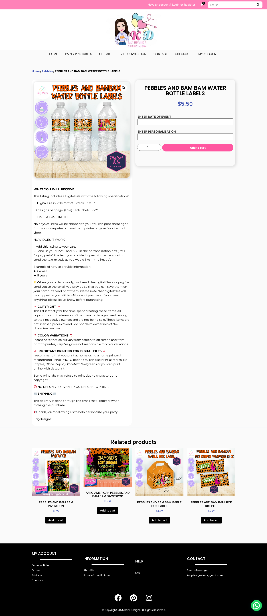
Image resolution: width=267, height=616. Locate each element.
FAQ (137, 572)
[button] (123, 88)
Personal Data (40, 565)
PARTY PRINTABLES (78, 54)
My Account (208, 54)
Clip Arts (106, 54)
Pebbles (47, 71)
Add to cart (198, 147)
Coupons (37, 580)
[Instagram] (149, 598)
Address (37, 575)
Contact (160, 54)
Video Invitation (133, 54)
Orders (36, 570)
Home (53, 54)
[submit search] (258, 5)
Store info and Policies (97, 575)
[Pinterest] (133, 598)
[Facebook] (118, 598)
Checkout (183, 54)
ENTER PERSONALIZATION (156, 131)
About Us (89, 570)
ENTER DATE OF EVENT (154, 116)
